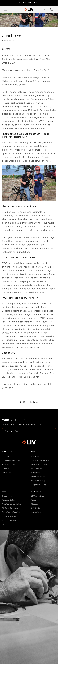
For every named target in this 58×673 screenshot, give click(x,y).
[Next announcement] (53, 3)
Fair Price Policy (38, 481)
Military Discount (9, 520)
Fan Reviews (36, 468)
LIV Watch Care (37, 496)
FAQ (3, 524)
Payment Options (9, 500)
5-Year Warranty (9, 516)
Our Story (35, 456)
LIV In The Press (38, 476)
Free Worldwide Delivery (12, 504)
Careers (5, 468)
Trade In (34, 500)
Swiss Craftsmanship (40, 460)
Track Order (7, 496)
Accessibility (36, 512)
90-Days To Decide (10, 508)
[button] (5, 9)
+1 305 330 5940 (9, 464)
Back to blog (31, 402)
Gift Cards (35, 508)
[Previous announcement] (5, 3)
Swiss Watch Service (11, 512)
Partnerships (36, 472)
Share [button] (7, 48)
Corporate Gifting (38, 485)
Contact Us (6, 472)
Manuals (34, 504)
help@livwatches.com (11, 460)
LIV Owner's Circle (39, 464)
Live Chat (6, 456)
